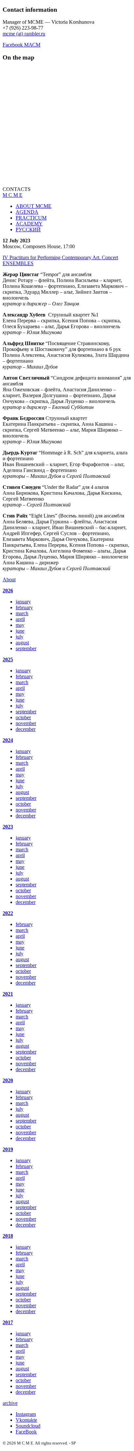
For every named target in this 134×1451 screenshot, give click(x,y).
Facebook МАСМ (21, 44)
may (20, 625)
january (23, 601)
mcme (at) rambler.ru (24, 33)
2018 (8, 1236)
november (26, 723)
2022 (8, 913)
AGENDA (27, 212)
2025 (8, 659)
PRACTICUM (31, 218)
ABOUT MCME (33, 206)
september (26, 648)
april (20, 619)
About (9, 579)
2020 (8, 1080)
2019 (8, 1149)
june (20, 631)
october (23, 717)
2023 (8, 826)
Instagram (26, 1414)
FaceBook (26, 1431)
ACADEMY (29, 223)
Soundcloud (28, 1426)
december (25, 729)
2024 (8, 740)
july (19, 636)
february (24, 607)
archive (10, 1403)
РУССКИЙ (28, 229)
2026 (8, 590)
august (22, 642)
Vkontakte (26, 1420)
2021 (8, 994)
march (22, 613)
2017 (8, 1322)
